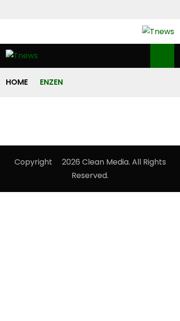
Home (17, 82)
